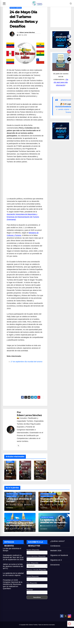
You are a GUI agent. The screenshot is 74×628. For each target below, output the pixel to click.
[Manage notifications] (69, 623)
